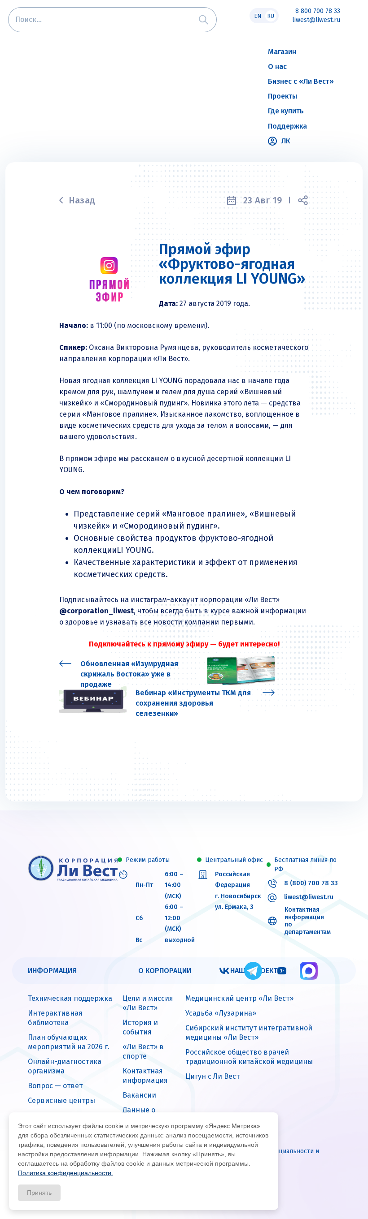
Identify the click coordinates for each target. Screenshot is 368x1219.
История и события (140, 1027)
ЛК (285, 141)
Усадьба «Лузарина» (220, 1013)
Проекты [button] (282, 96)
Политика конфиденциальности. (65, 1172)
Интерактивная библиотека (55, 1018)
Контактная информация (145, 1076)
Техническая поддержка (70, 998)
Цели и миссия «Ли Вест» (148, 1003)
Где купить (286, 111)
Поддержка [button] (287, 126)
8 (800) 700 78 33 (311, 883)
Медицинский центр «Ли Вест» (239, 998)
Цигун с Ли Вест (212, 1076)
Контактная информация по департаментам (308, 921)
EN (257, 16)
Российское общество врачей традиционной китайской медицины (249, 1057)
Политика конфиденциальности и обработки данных (268, 1155)
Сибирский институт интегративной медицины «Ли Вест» (248, 1033)
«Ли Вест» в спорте (143, 1051)
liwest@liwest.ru (316, 20)
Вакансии (139, 1095)
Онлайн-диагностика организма (64, 1066)
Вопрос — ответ (55, 1085)
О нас (277, 66)
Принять (39, 1192)
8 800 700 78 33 (317, 11)
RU (270, 16)
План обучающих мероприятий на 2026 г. (69, 1042)
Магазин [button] (282, 51)
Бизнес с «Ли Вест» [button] (301, 81)
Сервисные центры (61, 1100)
